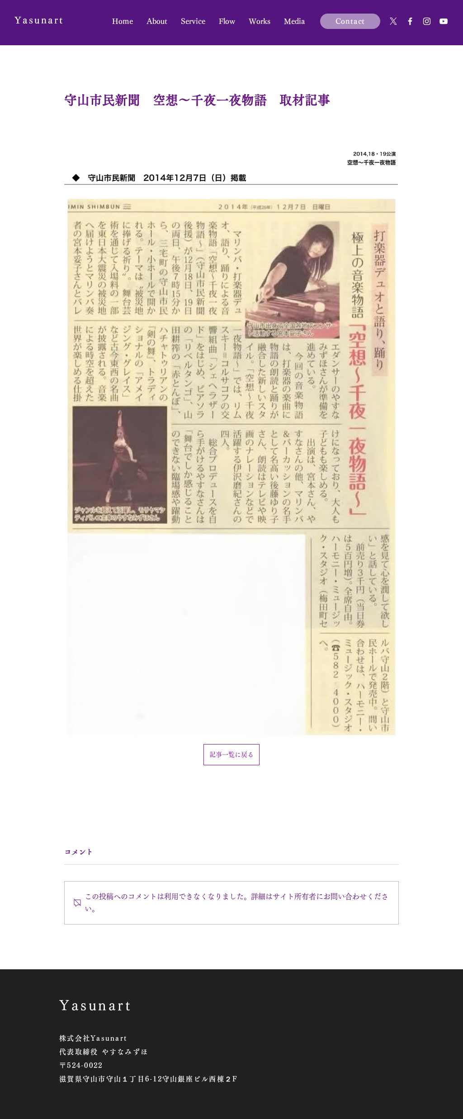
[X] (393, 21)
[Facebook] (410, 21)
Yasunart (39, 19)
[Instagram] (427, 21)
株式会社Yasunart (93, 1038)
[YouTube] (444, 21)
